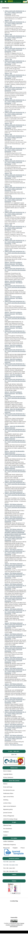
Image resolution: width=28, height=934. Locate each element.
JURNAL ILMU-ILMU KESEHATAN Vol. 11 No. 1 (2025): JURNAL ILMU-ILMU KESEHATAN (15, 12)
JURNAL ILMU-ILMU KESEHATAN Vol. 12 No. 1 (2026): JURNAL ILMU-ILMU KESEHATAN (15, 176)
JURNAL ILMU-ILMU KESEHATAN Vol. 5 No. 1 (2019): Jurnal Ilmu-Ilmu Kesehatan (15, 252)
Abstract (7, 20)
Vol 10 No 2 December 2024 (10, 865)
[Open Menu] (1, 1)
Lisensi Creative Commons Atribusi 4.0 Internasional (15, 925)
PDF (11, 20)
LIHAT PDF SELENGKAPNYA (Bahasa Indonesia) (14, 409)
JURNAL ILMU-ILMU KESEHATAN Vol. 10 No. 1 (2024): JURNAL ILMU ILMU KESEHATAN (15, 587)
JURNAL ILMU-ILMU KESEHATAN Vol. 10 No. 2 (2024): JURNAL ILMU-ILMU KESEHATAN (15, 649)
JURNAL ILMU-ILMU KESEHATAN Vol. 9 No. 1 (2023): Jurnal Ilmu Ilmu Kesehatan (15, 470)
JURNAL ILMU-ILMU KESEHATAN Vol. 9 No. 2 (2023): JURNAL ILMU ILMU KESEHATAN (15, 520)
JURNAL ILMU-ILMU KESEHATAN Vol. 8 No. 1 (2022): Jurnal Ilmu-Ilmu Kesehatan (15, 397)
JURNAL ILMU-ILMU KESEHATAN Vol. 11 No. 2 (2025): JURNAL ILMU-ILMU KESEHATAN (15, 89)
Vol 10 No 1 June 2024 (9, 861)
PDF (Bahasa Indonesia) (16, 481)
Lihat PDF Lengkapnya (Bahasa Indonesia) (13, 263)
